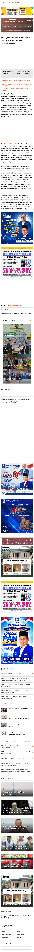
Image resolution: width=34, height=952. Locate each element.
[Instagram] (14, 943)
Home (3, 931)
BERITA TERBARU (8, 703)
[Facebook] (2, 943)
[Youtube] (10, 943)
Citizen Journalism (6, 934)
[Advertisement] (13, 56)
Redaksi (19, 931)
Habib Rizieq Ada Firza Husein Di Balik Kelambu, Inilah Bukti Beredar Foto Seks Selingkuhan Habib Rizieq (17, 810)
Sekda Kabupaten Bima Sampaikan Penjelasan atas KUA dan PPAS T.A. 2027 (15, 828)
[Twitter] (6, 943)
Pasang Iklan (5, 937)
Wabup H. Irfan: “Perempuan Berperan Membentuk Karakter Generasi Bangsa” (16, 85)
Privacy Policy (20, 934)
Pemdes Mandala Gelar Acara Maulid (15, 365)
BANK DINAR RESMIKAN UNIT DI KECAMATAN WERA (13, 379)
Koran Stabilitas (14, 2)
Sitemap (19, 937)
